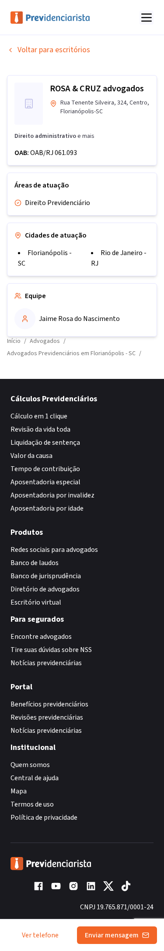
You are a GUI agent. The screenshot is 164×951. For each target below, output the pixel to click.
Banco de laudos (34, 563)
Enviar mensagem (112, 935)
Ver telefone (40, 935)
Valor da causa (31, 456)
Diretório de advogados (45, 589)
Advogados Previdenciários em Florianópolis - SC (71, 353)
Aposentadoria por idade (47, 508)
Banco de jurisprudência (45, 576)
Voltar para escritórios (53, 50)
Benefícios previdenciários (49, 704)
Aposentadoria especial (45, 482)
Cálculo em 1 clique (38, 416)
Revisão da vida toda (40, 429)
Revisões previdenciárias (46, 717)
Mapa (18, 791)
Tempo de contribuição (45, 469)
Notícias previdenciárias (46, 663)
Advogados (45, 341)
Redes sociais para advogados (54, 550)
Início (14, 341)
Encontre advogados (41, 637)
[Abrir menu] (147, 18)
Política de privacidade (43, 817)
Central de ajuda (34, 778)
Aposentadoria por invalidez (52, 495)
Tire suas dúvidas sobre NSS (51, 650)
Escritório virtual (35, 602)
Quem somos (30, 765)
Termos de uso (32, 804)
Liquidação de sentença (45, 443)
